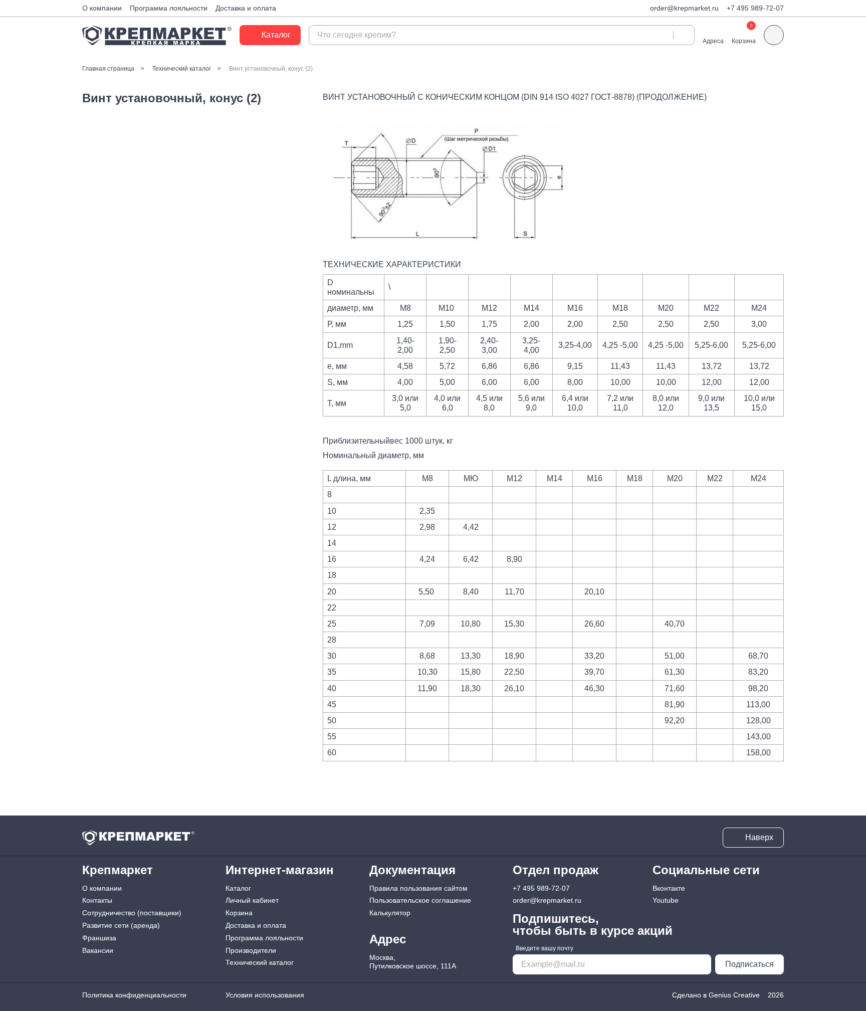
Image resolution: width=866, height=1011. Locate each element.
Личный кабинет (252, 900)
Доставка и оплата (245, 8)
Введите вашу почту (544, 948)
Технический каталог (260, 962)
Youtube (666, 900)
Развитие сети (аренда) (121, 925)
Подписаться (749, 964)
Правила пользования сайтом (418, 888)
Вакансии (97, 950)
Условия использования (265, 995)
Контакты (97, 900)
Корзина (239, 913)
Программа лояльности (168, 8)
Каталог (238, 888)
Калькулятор (389, 913)
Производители (251, 950)
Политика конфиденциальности (134, 995)
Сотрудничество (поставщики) (131, 913)
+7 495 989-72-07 (755, 8)
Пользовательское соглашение (420, 900)
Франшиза (99, 938)
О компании (102, 8)
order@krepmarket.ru (684, 8)
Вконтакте (669, 888)
